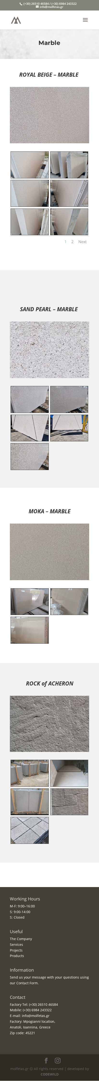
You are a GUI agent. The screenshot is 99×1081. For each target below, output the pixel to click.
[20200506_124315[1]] (29, 642)
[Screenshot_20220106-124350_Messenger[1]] (69, 411)
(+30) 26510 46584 (43, 1004)
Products (17, 955)
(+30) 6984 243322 (37, 1010)
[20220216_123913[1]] (29, 468)
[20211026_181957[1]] (29, 177)
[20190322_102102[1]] (69, 613)
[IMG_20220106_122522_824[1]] (69, 177)
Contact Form (27, 983)
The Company (21, 939)
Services (16, 944)
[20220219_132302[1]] (29, 440)
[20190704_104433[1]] (69, 785)
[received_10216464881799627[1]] (29, 842)
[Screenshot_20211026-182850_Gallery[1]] (69, 233)
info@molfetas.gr (35, 1015)
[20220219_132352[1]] (69, 440)
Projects (16, 950)
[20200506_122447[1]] (29, 613)
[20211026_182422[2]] (29, 205)
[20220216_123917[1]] (29, 411)
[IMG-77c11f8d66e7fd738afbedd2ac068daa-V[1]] (69, 813)
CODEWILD (50, 1074)
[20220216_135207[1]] (69, 205)
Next (82, 241)
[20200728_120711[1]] (29, 785)
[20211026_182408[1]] (29, 233)
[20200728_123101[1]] (29, 813)
